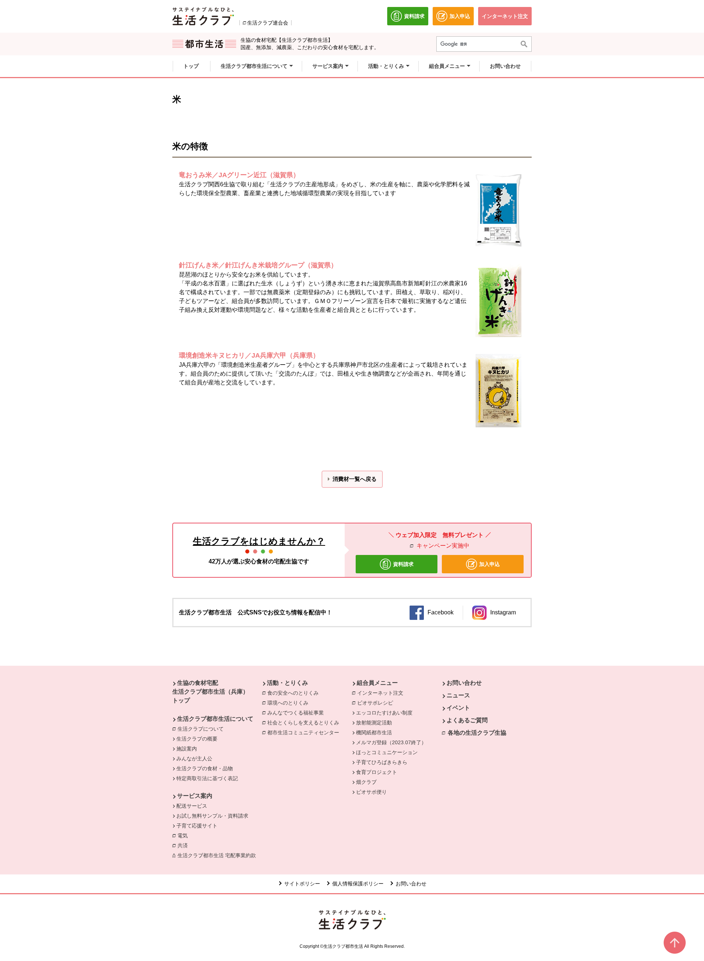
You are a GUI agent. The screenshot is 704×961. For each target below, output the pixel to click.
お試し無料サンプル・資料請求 (212, 816)
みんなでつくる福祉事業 (297, 713)
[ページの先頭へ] (675, 943)
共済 (184, 845)
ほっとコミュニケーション (387, 752)
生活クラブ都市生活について (215, 719)
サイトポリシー (302, 884)
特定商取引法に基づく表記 (207, 778)
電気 (184, 835)
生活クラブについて (202, 729)
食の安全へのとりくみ (294, 693)
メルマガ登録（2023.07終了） (391, 742)
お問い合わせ (464, 683)
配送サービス (191, 806)
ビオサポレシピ (377, 703)
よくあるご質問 (467, 720)
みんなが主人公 (194, 758)
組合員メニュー (377, 683)
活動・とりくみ (287, 683)
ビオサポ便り (371, 792)
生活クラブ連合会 (267, 22)
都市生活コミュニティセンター (305, 732)
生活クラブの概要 (196, 739)
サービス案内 (194, 796)
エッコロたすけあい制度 (384, 713)
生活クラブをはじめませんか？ (259, 541)
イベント (458, 708)
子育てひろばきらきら (381, 762)
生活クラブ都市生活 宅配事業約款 (218, 855)
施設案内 (186, 749)
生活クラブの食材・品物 (204, 768)
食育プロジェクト (376, 772)
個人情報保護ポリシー (358, 884)
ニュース (458, 695)
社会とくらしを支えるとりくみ (305, 723)
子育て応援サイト (196, 826)
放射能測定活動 (374, 723)
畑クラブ (366, 782)
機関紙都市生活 (374, 732)
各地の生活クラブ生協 (477, 733)
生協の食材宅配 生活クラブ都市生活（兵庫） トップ (210, 692)
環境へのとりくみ (289, 703)
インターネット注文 (382, 693)
